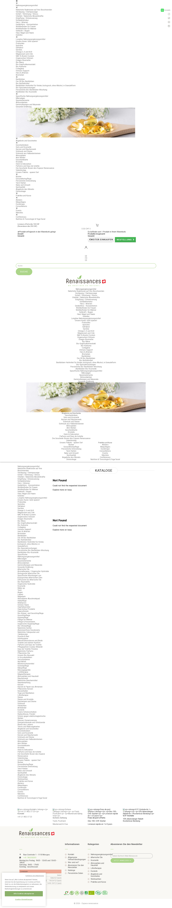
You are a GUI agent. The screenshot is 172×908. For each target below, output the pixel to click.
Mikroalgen (20, 98)
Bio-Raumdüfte (24, 582)
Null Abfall (22, 661)
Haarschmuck (23, 611)
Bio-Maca (20, 62)
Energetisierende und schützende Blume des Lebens (31, 723)
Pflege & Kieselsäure (26, 622)
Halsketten (22, 706)
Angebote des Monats (25, 189)
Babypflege (22, 668)
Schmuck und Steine (24, 151)
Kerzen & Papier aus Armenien (30, 687)
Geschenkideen (22, 145)
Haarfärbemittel (24, 607)
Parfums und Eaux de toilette (27, 166)
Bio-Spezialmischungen (25, 88)
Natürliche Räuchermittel (27, 680)
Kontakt (71, 854)
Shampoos (22, 603)
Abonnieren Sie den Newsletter (76, 866)
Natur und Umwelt (23, 185)
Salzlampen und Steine (27, 701)
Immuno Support (22, 71)
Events (18, 210)
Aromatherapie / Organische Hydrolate (33, 571)
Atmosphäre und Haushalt (28, 676)
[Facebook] (169, 14)
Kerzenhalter (23, 691)
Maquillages (21, 202)
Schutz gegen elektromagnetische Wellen (32, 717)
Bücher (18, 176)
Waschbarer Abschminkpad (29, 598)
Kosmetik (21, 586)
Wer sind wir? (73, 862)
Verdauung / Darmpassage (27, 12)
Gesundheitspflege (23, 179)
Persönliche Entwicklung (26, 181)
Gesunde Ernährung (23, 107)
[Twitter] (169, 18)
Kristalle (19, 162)
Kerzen (20, 685)
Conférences (21, 217)
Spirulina (19, 45)
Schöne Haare (23, 605)
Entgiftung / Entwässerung (26, 18)
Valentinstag (21, 170)
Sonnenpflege (23, 666)
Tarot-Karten (21, 183)
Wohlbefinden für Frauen (26, 26)
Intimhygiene (23, 638)
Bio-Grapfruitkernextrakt (25, 64)
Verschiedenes (24, 659)
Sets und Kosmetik (23, 147)
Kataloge (71, 870)
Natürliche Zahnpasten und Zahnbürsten (28, 633)
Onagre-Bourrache (23, 60)
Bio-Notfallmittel (22, 83)
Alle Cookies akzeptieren (24, 893)
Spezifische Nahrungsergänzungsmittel (32, 96)
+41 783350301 (30, 857)
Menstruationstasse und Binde (30, 640)
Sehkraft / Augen (23, 31)
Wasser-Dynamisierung (27, 720)
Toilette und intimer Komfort (29, 643)
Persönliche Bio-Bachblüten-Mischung (31, 90)
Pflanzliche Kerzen (25, 689)
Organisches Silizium (24, 58)
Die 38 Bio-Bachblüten (25, 81)
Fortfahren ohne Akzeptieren (35, 876)
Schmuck (21, 703)
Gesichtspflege (24, 615)
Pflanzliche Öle (24, 653)
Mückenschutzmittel (26, 664)
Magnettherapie (24, 674)
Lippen (20, 594)
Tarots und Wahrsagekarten (29, 727)
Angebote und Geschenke (26, 141)
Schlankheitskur (22, 20)
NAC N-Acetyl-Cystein (25, 56)
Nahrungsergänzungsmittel (27, 5)
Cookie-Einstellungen (24, 899)
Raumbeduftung (24, 682)
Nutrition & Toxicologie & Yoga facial (30, 219)
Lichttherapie (23, 672)
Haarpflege (22, 601)
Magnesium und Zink (24, 54)
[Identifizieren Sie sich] (86, 248)
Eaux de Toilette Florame (28, 649)
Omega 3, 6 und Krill (24, 52)
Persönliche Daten (75, 873)
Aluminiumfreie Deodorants (29, 630)
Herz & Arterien (22, 73)
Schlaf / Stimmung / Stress (27, 14)
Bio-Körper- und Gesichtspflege (31, 613)
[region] (24, 889)
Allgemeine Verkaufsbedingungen (76, 858)
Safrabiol (19, 48)
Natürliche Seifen (25, 628)
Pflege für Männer (25, 619)
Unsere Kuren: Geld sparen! (27, 41)
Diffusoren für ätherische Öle (29, 580)
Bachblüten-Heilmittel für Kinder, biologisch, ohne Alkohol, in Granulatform (46, 85)
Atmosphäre (21, 155)
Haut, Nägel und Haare (25, 33)
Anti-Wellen (20, 157)
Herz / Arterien (22, 22)
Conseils (167, 10)
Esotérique (20, 204)
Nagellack (22, 596)
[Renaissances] (86, 280)
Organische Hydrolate (26, 584)
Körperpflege (23, 617)
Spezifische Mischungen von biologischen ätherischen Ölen (30, 576)
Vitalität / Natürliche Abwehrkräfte (29, 16)
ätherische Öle (23, 569)
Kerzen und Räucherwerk (26, 149)
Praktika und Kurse (23, 195)
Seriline (19, 50)
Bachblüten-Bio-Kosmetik (26, 92)
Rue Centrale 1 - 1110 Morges (36, 855)
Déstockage (21, 191)
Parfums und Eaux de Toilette (30, 645)
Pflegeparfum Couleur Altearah (30, 647)
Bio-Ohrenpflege (24, 626)
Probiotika (20, 43)
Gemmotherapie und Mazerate (28, 104)
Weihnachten (23, 779)
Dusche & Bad (23, 636)
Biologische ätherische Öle (29, 573)
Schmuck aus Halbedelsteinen (28, 153)
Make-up (21, 588)
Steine (20, 697)
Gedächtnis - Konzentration (27, 24)
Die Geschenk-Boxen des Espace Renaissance (35, 168)
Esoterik (21, 710)
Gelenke (19, 35)
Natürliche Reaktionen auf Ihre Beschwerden (34, 10)
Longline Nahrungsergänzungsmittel (30, 39)
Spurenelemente (22, 100)
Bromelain (20, 75)
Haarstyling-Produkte (26, 609)
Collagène (20, 69)
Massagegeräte (24, 670)
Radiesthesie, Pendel (26, 714)
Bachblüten (20, 79)
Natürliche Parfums (25, 651)
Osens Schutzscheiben (27, 712)
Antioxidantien (21, 102)
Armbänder (22, 708)
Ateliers (19, 200)
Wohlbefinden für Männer (26, 29)
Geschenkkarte (22, 160)
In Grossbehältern (25, 657)
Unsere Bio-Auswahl (26, 655)
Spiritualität (20, 187)
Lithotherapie (23, 695)
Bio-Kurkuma (21, 66)
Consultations (21, 206)
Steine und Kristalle (25, 699)
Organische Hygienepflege (28, 624)
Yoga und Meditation (26, 693)
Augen (20, 592)
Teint (20, 590)
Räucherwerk (23, 678)
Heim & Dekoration (23, 164)
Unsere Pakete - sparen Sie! (27, 172)
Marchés (19, 213)
